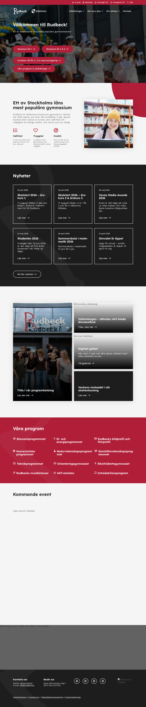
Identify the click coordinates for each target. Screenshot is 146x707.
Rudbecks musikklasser (32, 473)
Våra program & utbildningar (32, 68)
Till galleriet (84, 363)
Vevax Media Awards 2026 (113, 196)
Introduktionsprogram (113, 473)
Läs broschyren (25, 606)
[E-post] (76, 2)
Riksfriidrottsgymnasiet (113, 463)
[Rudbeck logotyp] (20, 11)
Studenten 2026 (27, 238)
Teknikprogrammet (30, 463)
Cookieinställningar (73, 697)
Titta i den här (85, 327)
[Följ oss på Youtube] (103, 681)
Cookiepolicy (33, 697)
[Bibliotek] (88, 2)
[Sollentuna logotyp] (39, 11)
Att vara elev (94, 11)
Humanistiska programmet (25, 453)
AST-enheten (65, 473)
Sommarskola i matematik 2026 (73, 240)
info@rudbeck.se (27, 686)
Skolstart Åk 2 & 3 (55, 49)
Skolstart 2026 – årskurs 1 (31, 196)
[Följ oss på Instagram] (85, 681)
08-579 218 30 (26, 683)
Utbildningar (75, 11)
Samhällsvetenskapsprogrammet (115, 453)
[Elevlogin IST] (101, 2)
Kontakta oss (71, 661)
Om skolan (112, 11)
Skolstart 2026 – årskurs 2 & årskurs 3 (72, 196)
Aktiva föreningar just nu (87, 573)
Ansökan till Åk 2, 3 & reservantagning (37, 60)
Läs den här (23, 395)
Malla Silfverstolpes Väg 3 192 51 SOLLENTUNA (55, 684)
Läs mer (21, 217)
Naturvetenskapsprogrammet (74, 453)
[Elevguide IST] (118, 2)
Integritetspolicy (20, 697)
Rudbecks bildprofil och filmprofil (114, 440)
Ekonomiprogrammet (31, 439)
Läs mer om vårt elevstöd (91, 606)
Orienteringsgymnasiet (73, 463)
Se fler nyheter (25, 274)
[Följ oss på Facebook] (77, 681)
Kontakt (127, 11)
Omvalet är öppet (111, 238)
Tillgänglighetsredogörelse (52, 697)
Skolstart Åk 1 (24, 49)
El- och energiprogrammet (69, 440)
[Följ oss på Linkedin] (94, 681)
